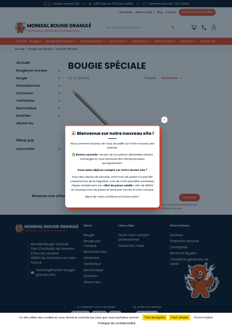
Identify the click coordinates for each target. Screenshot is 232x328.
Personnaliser (203, 317)
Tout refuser (179, 317)
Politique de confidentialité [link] (116, 323)
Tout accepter (154, 317)
